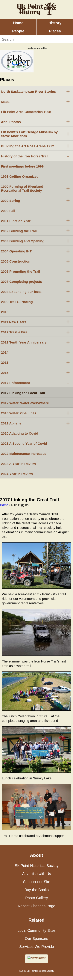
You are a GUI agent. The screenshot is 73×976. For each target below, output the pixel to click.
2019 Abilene (35, 423)
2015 (35, 362)
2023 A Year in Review (18, 464)
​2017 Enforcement (35, 382)
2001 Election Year (35, 220)
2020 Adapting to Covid (19, 433)
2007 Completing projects (35, 281)
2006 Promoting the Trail (35, 271)
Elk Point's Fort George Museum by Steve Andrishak (35, 134)
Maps (35, 101)
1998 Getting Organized (20, 176)
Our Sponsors (36, 938)
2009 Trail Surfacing (35, 301)
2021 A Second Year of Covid (24, 443)
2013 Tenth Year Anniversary (35, 342)
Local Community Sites (36, 930)
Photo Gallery (36, 898)
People (18, 31)
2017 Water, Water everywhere (25, 403)
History (54, 23)
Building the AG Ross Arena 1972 (35, 145)
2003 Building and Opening (35, 240)
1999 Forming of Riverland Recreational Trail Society (35, 188)
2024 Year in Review (17, 474)
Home (18, 23)
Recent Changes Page (36, 906)
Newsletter (38, 958)
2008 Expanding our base (35, 291)
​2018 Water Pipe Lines (35, 412)
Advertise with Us (36, 874)
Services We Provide (36, 947)
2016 (35, 372)
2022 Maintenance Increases (23, 454)
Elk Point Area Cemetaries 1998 (26, 112)
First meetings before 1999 (22, 166)
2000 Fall (8, 211)
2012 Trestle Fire (35, 332)
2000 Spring (35, 200)
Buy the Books (37, 890)
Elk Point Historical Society (36, 866)
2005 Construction (35, 261)
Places (55, 31)
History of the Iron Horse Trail (35, 156)
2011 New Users (35, 321)
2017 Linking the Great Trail (23, 393)
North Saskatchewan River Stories (35, 91)
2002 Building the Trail (35, 230)
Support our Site (36, 882)
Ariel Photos (35, 121)
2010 (35, 311)
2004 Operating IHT (35, 251)
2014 (35, 352)
